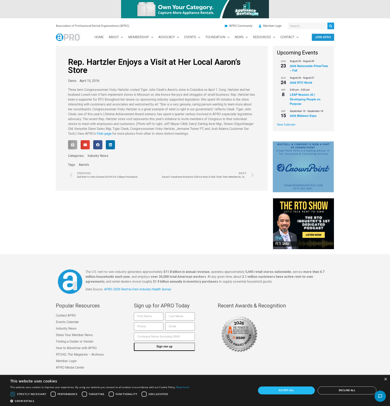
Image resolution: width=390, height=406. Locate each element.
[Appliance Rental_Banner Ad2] (195, 9)
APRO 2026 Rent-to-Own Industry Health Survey (137, 289)
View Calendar (286, 124)
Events (190, 37)
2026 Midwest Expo (303, 116)
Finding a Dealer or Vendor (74, 341)
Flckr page (104, 134)
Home (99, 37)
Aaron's (84, 165)
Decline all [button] (347, 390)
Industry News (98, 156)
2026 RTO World (301, 82)
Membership (138, 37)
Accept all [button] (286, 390)
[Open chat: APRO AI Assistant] (380, 396)
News (239, 37)
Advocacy (166, 37)
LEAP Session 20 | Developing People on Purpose (305, 99)
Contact (287, 37)
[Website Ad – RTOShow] (303, 223)
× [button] (385, 379)
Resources (262, 37)
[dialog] (195, 390)
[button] (72, 144)
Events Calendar (67, 322)
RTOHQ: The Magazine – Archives (80, 354)
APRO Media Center (70, 367)
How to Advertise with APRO (76, 348)
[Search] (330, 26)
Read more (182, 387)
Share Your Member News (74, 335)
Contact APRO (66, 315)
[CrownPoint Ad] (303, 166)
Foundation (215, 37)
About (114, 37)
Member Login (66, 361)
